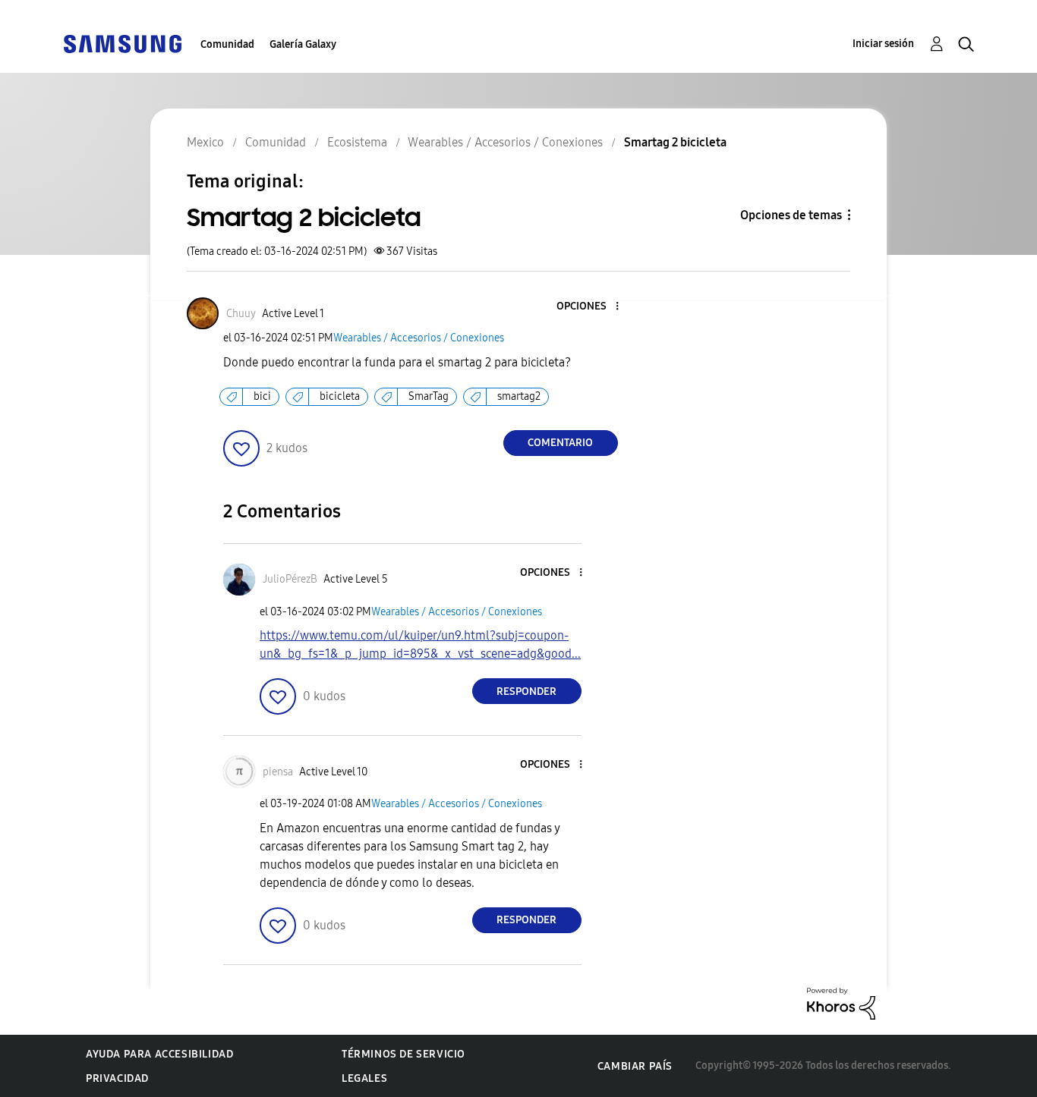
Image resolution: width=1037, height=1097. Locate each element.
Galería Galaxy (302, 44)
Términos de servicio (403, 1054)
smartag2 (519, 396)
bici (262, 396)
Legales (364, 1078)
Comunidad (227, 44)
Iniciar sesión (883, 43)
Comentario (560, 442)
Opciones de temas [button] (791, 215)
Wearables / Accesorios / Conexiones (418, 338)
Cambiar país (635, 1066)
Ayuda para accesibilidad (159, 1054)
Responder (526, 691)
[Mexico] (122, 43)
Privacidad (117, 1078)
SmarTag (428, 396)
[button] (591, 307)
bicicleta (340, 396)
